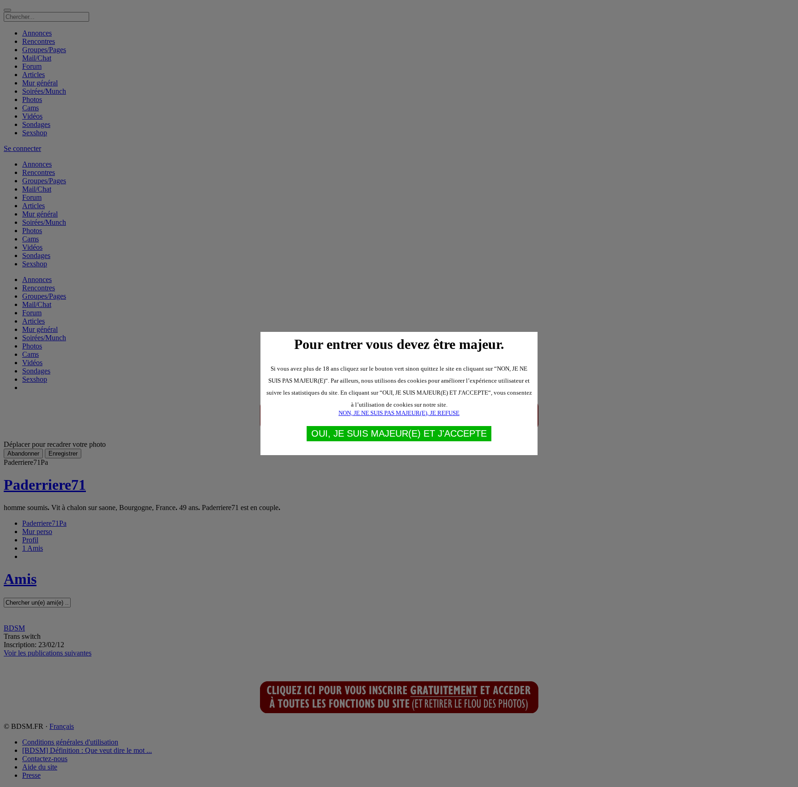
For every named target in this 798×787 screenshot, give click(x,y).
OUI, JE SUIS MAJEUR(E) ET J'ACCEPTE (399, 433)
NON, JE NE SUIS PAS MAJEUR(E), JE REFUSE (399, 412)
